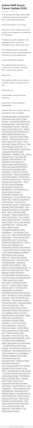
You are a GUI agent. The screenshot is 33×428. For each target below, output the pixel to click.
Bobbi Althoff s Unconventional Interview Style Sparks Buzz (15, 330)
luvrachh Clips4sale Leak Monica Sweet (15, 275)
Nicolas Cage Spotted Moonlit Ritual (14, 167)
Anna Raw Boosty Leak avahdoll (13, 315)
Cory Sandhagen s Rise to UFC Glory (14, 313)
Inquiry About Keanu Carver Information (16, 343)
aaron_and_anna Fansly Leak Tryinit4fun (16, 366)
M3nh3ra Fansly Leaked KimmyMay (14, 164)
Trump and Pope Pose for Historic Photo (17, 250)
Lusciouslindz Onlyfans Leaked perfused (15, 310)
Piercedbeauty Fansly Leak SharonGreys (15, 116)
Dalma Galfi (5, 11)
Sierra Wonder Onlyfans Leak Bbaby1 (16, 252)
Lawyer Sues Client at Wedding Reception (16, 278)
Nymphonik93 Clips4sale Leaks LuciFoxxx (16, 247)
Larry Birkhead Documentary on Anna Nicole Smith (16, 209)
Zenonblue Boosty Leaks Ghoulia (19, 371)
